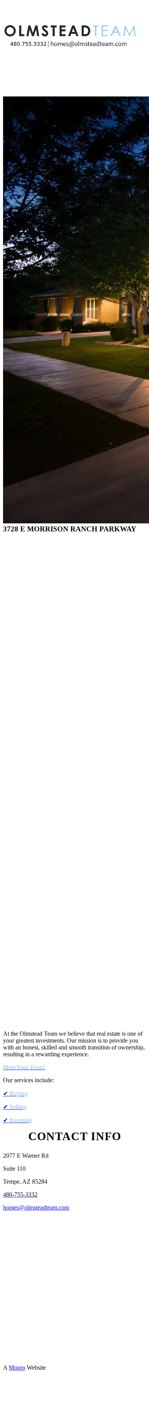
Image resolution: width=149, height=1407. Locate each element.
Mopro (17, 1367)
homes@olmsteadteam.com (36, 1207)
